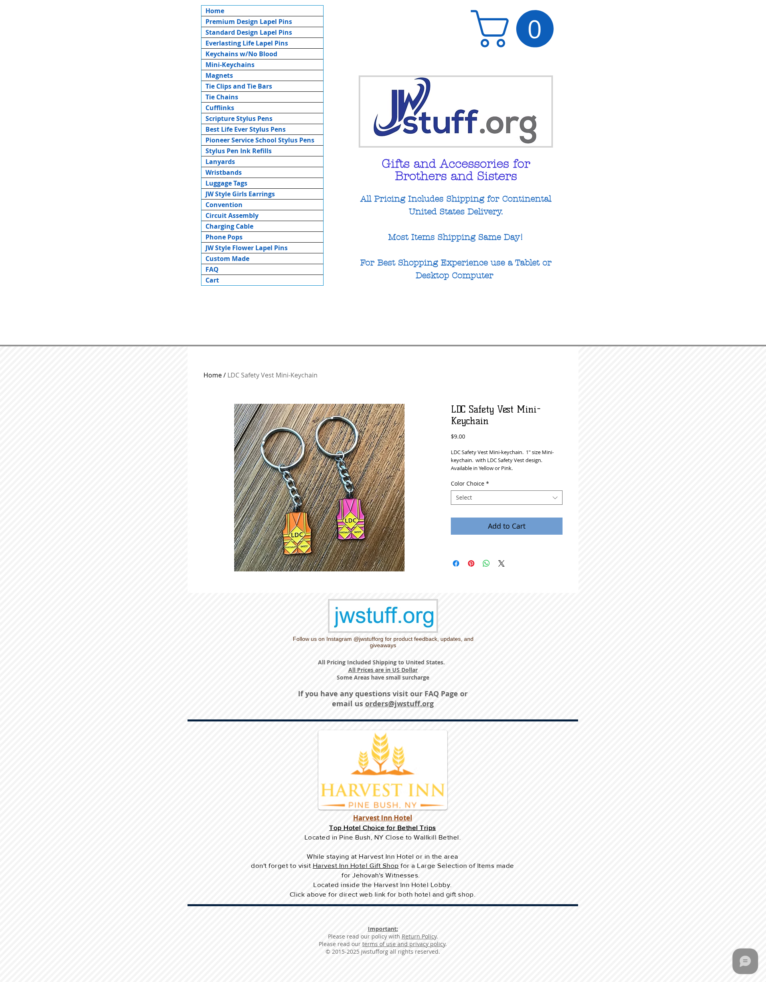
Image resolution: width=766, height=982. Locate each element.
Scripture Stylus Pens (238, 118)
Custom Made (227, 258)
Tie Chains (221, 97)
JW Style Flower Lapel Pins (246, 247)
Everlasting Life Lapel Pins (246, 43)
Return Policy (419, 936)
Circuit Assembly (232, 215)
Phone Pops (224, 237)
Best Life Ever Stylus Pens (245, 129)
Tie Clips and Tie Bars (238, 86)
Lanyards (220, 161)
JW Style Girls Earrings (240, 194)
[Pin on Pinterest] (471, 563)
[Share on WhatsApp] (486, 563)
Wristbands (223, 172)
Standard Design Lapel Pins (248, 32)
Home (214, 10)
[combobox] (507, 497)
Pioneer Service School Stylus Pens (259, 140)
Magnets (219, 75)
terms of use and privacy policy (403, 944)
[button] (517, 28)
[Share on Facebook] (456, 563)
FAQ (212, 269)
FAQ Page (441, 694)
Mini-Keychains (230, 64)
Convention (224, 204)
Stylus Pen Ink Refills (238, 150)
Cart (212, 280)
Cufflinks (219, 107)
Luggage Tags (226, 183)
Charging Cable (229, 226)
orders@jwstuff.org (399, 704)
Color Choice (470, 483)
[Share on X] (501, 563)
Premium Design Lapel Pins (248, 21)
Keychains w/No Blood (241, 53)
